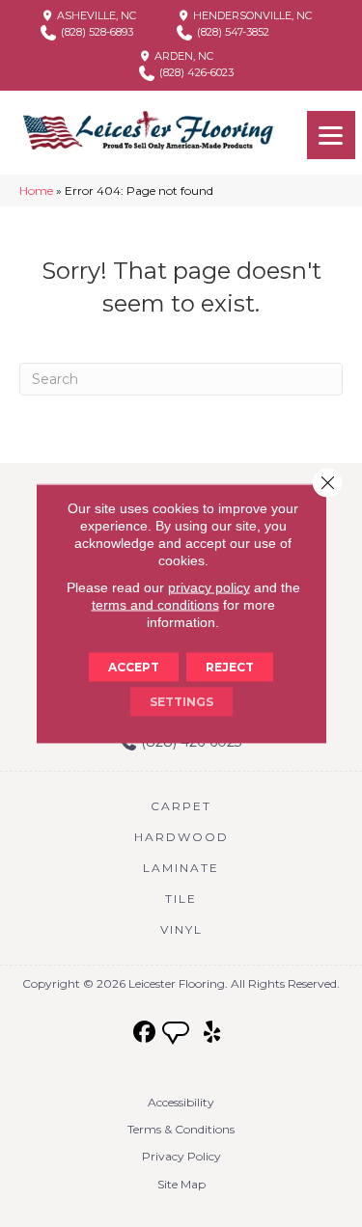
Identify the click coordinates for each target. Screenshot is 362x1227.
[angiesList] (177, 1035)
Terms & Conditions (181, 1129)
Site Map (181, 1184)
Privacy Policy (181, 1156)
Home (36, 190)
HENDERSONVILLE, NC (251, 15)
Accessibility (181, 1102)
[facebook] (144, 1033)
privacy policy (209, 587)
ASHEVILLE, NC (95, 15)
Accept (133, 667)
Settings (181, 702)
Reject (230, 667)
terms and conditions (155, 605)
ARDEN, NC (182, 56)
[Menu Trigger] (331, 135)
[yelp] (212, 1033)
